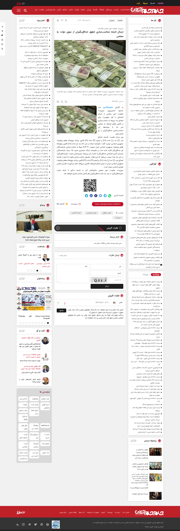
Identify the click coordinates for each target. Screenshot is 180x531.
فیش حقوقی (107, 213)
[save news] (66, 20)
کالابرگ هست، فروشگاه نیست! (139, 488)
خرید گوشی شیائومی (45, 406)
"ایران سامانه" (149, 526)
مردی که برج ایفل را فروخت (140, 494)
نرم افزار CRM (24, 418)
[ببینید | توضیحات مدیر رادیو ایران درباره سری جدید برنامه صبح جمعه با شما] (34, 222)
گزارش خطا (60, 204)
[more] (133, 441)
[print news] (57, 20)
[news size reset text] (62, 102)
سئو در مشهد (23, 410)
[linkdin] (91, 195)
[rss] (2, 49)
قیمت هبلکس (24, 445)
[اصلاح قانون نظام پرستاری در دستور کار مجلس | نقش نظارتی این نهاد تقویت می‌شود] (45, 343)
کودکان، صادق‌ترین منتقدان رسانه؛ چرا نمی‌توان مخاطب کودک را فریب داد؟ (140, 467)
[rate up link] (58, 303)
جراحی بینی (23, 398)
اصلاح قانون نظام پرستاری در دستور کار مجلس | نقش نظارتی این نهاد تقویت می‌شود (29, 346)
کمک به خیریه (46, 436)
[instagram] (2, 27)
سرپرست (118, 217)
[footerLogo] (149, 513)
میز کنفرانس (23, 458)
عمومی (112, 20)
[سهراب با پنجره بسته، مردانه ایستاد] (45, 357)
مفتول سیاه (45, 443)
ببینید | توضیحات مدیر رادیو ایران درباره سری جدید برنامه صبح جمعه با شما (35, 238)
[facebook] (95, 195)
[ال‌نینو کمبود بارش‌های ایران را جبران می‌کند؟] (45, 381)
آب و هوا (82, 512)
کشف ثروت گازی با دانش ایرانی (31, 372)
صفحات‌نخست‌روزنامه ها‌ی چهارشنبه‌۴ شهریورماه (34, 317)
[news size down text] (66, 102)
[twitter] (2, 36)
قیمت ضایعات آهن (23, 436)
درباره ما (117, 512)
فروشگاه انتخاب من (35, 427)
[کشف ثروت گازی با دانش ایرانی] (45, 369)
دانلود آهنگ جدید (34, 412)
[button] (40, 270)
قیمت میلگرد (23, 452)
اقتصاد (120, 20)
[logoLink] (147, 10)
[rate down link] (64, 303)
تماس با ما (126, 512)
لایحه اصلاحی (76, 213)
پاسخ (61, 310)
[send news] (62, 20)
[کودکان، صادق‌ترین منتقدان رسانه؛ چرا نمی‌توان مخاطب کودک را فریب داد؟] (155, 466)
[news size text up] (58, 102)
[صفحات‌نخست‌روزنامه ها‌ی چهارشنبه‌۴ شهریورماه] (34, 299)
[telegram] (2, 31)
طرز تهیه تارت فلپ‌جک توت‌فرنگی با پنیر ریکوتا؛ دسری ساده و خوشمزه (145, 266)
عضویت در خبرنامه (93, 512)
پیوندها (110, 512)
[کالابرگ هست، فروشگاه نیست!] (155, 481)
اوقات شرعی (72, 512)
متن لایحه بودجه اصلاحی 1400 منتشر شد (107, 243)
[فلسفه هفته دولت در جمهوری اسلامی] (17, 258)
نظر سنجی (63, 512)
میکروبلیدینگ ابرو (34, 436)
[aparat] (2, 40)
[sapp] (2, 45)
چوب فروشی (45, 398)
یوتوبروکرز (35, 398)
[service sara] (152, 3)
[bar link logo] (21, 4)
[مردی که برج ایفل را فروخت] (155, 496)
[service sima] (145, 3)
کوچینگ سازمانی (35, 445)
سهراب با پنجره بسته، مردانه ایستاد (30, 360)
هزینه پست (34, 404)
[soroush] (86, 195)
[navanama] (160, 3)
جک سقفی (45, 452)
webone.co (45, 425)
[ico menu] (19, 10)
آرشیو (103, 512)
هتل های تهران (24, 427)
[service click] (138, 3)
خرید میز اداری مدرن (34, 454)
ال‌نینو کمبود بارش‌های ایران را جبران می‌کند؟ (29, 380)
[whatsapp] (109, 195)
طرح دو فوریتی (91, 213)
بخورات (25, 404)
